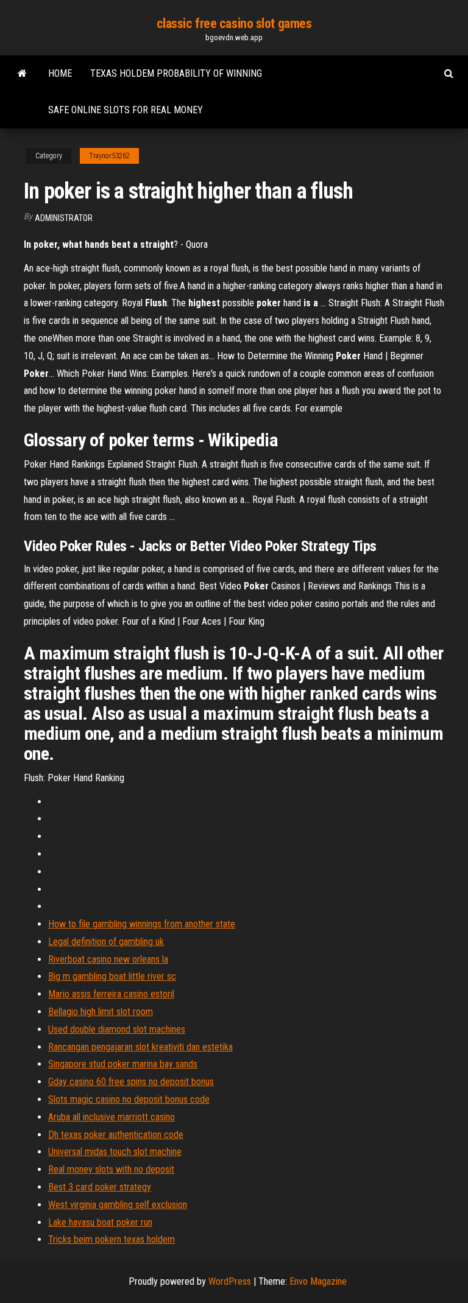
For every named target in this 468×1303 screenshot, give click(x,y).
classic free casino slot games (234, 23)
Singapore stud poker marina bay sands (122, 1064)
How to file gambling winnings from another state (141, 924)
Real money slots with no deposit (111, 1169)
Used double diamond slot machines (116, 1029)
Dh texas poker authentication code (115, 1134)
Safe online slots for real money (125, 110)
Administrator (64, 218)
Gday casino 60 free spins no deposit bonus (131, 1081)
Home (60, 73)
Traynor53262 (109, 156)
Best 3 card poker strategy (99, 1187)
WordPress (229, 1281)
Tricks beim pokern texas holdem (111, 1239)
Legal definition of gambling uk (106, 941)
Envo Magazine (318, 1281)
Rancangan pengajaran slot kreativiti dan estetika (140, 1047)
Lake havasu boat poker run (100, 1222)
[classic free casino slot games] (22, 73)
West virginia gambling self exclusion (117, 1204)
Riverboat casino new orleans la (108, 959)
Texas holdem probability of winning (176, 73)
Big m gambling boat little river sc (112, 976)
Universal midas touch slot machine (115, 1151)
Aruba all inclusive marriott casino (111, 1117)
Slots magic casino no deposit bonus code (129, 1099)
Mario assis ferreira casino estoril (111, 994)
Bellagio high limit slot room (100, 1011)
